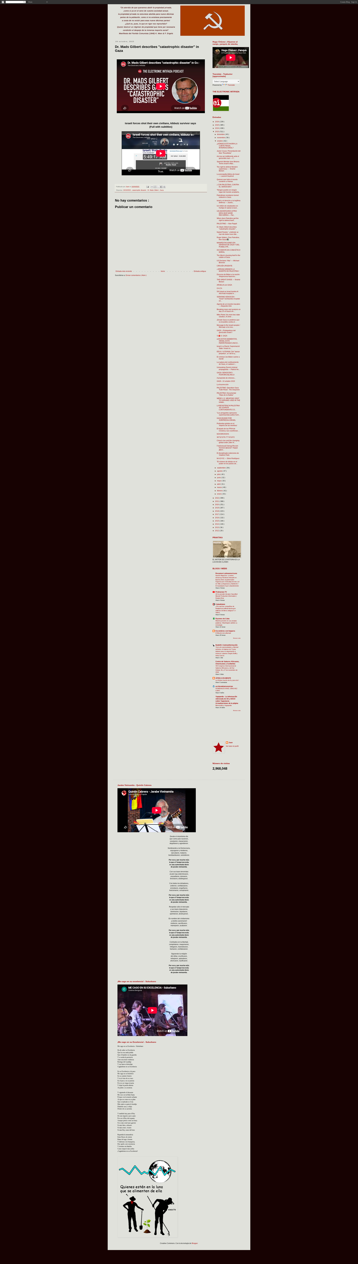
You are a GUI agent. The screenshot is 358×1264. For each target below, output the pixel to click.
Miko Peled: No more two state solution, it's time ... (228, 316)
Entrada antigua (200, 271)
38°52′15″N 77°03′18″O (226, 437)
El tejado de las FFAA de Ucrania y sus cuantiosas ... (228, 430)
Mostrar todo (237, 638)
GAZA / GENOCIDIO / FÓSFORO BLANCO (225, 374)
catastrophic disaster (139, 190)
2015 (217, 521)
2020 (217, 505)
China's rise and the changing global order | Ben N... (228, 441)
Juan (231, 743)
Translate (231, 85)
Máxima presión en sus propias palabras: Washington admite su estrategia (226, 623)
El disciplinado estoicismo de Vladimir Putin (228, 454)
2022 (217, 498)
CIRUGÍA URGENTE (224, 266)
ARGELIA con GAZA (224, 285)
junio (219, 478)
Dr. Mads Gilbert (153, 190)
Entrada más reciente (124, 271)
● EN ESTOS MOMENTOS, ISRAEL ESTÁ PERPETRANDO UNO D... (228, 341)
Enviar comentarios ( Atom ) (136, 275)
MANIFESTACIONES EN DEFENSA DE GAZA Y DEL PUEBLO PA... (228, 245)
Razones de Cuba (222, 619)
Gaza (162, 190)
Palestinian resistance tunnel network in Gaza (228, 196)
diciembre (221, 134)
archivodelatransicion (224, 686)
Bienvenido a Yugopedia (223, 705)
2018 (217, 511)
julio (219, 474)
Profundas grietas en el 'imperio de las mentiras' (227, 424)
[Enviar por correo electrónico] (152, 187)
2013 (217, 527)
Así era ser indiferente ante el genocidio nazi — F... (228, 157)
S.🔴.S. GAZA (222, 336)
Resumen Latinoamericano (226, 573)
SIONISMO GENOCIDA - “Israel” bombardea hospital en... (228, 299)
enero (219, 494)
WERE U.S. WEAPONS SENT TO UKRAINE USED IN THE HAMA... (228, 400)
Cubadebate (220, 604)
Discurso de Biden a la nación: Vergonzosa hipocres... (228, 275)
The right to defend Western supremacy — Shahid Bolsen (227, 169)
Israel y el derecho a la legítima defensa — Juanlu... (228, 202)
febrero (220, 491)
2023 (217, 132)
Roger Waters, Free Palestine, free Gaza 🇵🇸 (228, 238)
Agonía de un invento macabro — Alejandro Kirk (228, 305)
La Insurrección (223, 385)
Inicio (163, 271)
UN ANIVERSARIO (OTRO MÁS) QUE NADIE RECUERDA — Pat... (227, 213)
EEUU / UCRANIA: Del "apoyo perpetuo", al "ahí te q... (228, 353)
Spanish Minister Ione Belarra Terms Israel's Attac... (228, 163)
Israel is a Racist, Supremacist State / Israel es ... (228, 347)
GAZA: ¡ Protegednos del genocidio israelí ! (226, 331)
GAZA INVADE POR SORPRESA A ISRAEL (226, 419)
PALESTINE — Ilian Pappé (227, 224)
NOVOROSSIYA (223, 434)
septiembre (221, 468)
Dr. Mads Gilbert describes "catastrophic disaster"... (227, 228)
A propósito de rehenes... (226, 378)
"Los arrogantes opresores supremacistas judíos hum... (228, 414)
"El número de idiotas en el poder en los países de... (227, 463)
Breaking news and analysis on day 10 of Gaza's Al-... (229, 310)
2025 (217, 125)
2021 (217, 501)
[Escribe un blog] (155, 187)
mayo (219, 481)
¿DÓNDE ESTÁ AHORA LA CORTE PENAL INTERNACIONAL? (227, 146)
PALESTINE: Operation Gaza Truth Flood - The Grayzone (228, 389)
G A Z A (219, 288)
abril (219, 484)
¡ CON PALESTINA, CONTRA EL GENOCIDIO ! (228, 186)
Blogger (195, 1243)
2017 (217, 514)
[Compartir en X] (158, 187)
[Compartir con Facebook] (161, 187)
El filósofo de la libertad (223, 633)
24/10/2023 (127, 190)
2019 (217, 508)
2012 (217, 531)
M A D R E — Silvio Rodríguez (228, 458)
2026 (217, 122)
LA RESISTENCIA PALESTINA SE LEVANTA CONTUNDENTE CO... (228, 408)
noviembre (221, 138)
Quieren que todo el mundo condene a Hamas (227, 180)
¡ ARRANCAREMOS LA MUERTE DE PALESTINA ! (228, 270)
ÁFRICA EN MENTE (223, 678)
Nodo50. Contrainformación (226, 645)
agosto (220, 471)
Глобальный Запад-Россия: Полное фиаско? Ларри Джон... (227, 448)
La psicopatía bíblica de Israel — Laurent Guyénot (228, 175)
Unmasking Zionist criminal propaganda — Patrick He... (228, 368)
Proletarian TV (221, 592)
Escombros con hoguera (225, 631)
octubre (220, 141)
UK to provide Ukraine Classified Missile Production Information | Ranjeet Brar (226, 596)
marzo (219, 487)
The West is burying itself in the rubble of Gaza (228, 256)
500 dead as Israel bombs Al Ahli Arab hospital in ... (227, 292)
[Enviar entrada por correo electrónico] (147, 186)
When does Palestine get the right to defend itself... (228, 219)
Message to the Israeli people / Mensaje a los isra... (228, 326)
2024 (217, 128)
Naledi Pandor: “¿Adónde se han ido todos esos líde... (227, 233)
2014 (217, 524)
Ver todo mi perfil (232, 746)
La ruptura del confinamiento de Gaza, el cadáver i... (228, 363)
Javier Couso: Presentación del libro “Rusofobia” (229, 152)
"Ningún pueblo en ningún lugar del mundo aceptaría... (228, 191)
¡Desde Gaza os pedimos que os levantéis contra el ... (228, 321)
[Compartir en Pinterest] (164, 187)
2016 (217, 518)
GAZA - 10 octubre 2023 (226, 381)
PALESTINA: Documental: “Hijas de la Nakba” (226, 394)
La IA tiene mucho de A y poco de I (227, 680)
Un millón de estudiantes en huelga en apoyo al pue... (227, 207)
